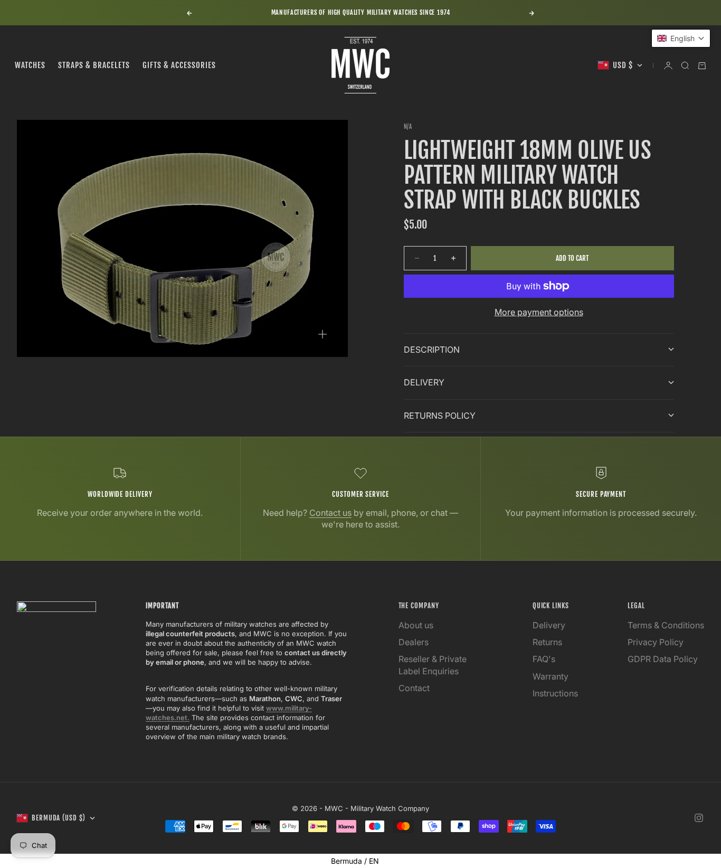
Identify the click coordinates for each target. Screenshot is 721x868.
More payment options (539, 312)
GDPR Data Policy (663, 659)
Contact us (330, 512)
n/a (408, 126)
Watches (30, 65)
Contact (414, 688)
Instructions (555, 693)
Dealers (414, 642)
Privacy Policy (656, 642)
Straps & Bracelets (94, 65)
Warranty (550, 676)
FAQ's (544, 659)
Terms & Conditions (666, 625)
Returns (547, 642)
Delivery (549, 625)
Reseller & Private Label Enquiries (433, 665)
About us (416, 625)
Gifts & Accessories (179, 65)
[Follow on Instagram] (699, 818)
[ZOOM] (322, 334)
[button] (681, 38)
